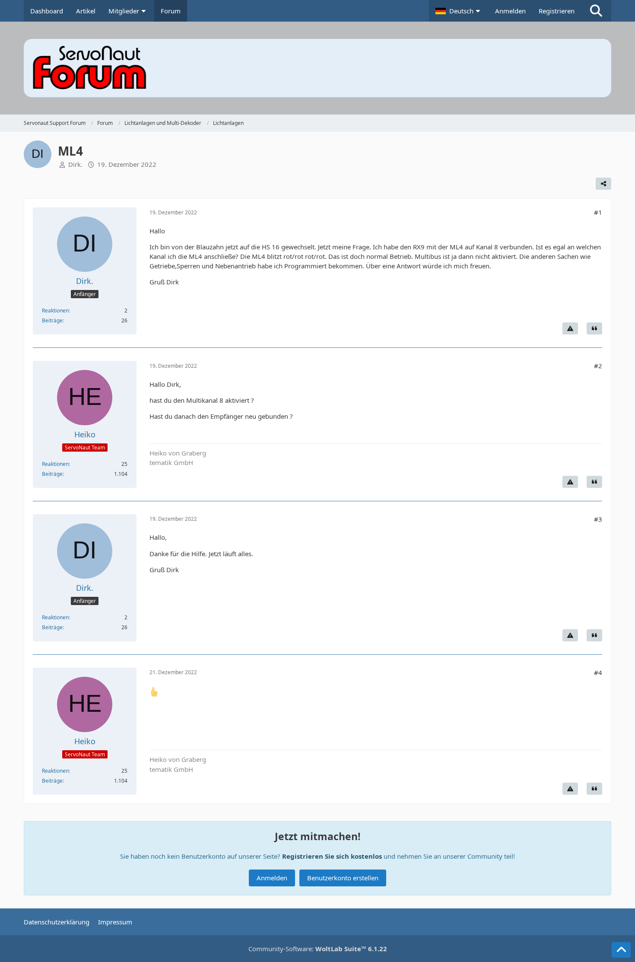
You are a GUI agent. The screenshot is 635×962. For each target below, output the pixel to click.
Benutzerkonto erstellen (342, 877)
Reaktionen (55, 310)
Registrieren (557, 10)
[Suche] (596, 11)
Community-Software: (317, 948)
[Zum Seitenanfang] (621, 950)
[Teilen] (603, 184)
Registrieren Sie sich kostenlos (332, 856)
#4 (598, 672)
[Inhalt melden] (570, 328)
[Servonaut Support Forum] (317, 68)
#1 (598, 212)
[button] (459, 11)
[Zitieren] (594, 328)
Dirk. (75, 164)
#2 (598, 365)
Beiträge (52, 320)
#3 (598, 519)
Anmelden (510, 10)
